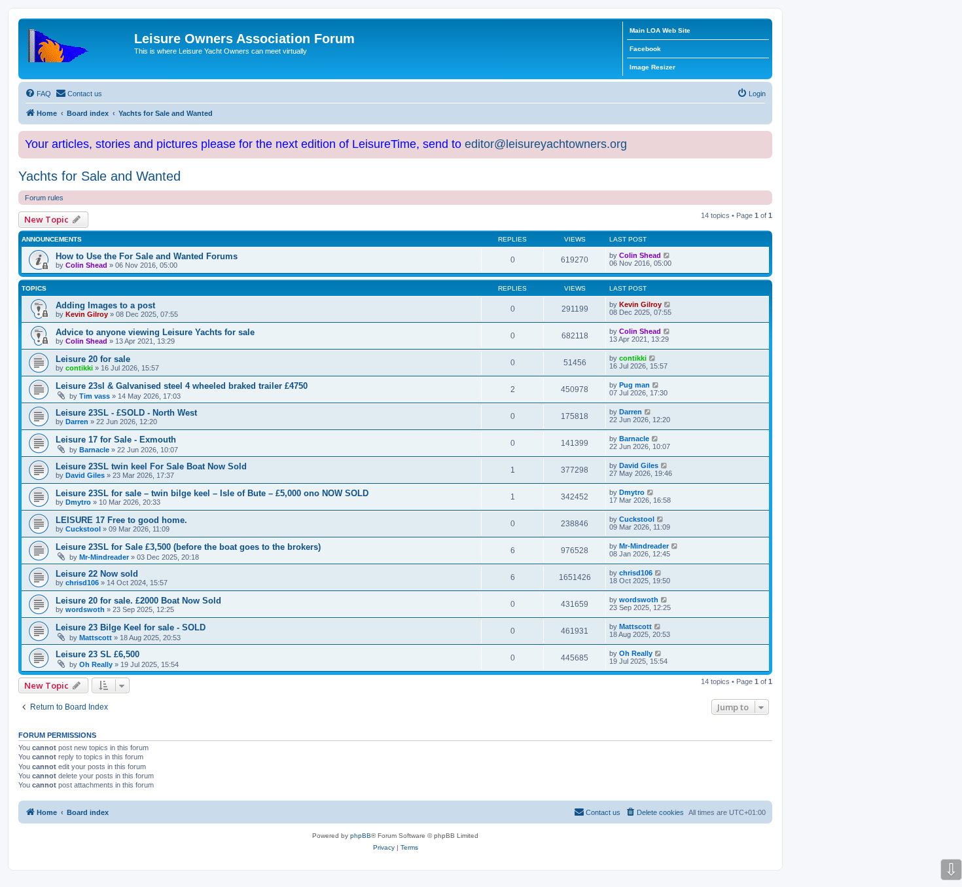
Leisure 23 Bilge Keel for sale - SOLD (130, 627)
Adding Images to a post (105, 305)
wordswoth (85, 609)
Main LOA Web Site (660, 30)
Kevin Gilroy (86, 314)
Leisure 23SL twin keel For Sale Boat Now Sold (151, 466)
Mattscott (95, 638)
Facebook (645, 48)
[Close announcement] (764, 138)
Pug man (634, 385)
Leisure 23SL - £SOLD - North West (126, 413)
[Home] (78, 42)
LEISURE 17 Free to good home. (121, 520)
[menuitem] (38, 93)
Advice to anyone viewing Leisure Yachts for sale (155, 332)
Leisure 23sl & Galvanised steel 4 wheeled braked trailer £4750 (182, 386)
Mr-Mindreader (104, 557)
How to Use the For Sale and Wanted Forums (147, 256)
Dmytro (78, 502)
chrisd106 (82, 583)
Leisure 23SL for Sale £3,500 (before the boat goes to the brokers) (188, 547)
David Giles (85, 475)
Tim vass (94, 396)
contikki (79, 368)
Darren (76, 421)
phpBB (360, 835)
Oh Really (96, 664)
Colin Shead (86, 265)
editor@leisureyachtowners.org (546, 144)
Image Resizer (652, 67)
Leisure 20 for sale (93, 359)
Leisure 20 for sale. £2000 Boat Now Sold (138, 601)
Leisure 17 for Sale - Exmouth (116, 439)
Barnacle (94, 450)
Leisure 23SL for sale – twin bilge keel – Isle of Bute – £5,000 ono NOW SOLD (212, 493)
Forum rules (44, 198)
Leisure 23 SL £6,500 (97, 654)
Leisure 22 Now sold (97, 574)
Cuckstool (83, 529)
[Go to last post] (667, 255)
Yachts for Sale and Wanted (99, 176)
